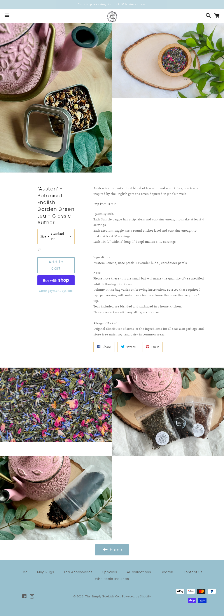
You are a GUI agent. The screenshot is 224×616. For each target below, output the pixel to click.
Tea (24, 572)
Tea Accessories (78, 572)
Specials (109, 572)
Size (43, 236)
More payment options (56, 291)
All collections (139, 572)
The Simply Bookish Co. (102, 596)
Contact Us (193, 572)
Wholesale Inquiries (112, 578)
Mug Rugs (45, 572)
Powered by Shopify (136, 596)
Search (167, 572)
